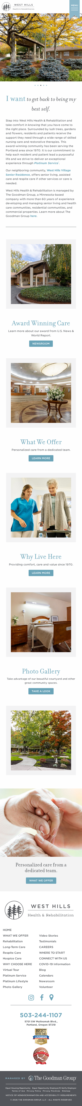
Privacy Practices (51, 1091)
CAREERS (46, 947)
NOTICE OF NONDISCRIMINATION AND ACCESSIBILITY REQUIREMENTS (41, 1095)
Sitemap (66, 1091)
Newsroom (41, 343)
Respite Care (12, 952)
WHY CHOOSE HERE (17, 964)
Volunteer (46, 986)
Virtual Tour (11, 969)
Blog (42, 969)
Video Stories (48, 935)
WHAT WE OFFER (15, 935)
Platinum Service (14, 975)
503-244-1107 (41, 1015)
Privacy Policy (34, 1091)
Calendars (46, 975)
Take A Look (41, 691)
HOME (7, 929)
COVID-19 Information (54, 964)
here (33, 216)
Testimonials (47, 941)
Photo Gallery (12, 986)
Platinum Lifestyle (15, 981)
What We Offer (41, 880)
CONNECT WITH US (53, 958)
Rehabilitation (13, 941)
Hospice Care (12, 958)
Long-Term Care (14, 947)
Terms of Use (18, 1091)
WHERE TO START (52, 952)
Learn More (41, 458)
